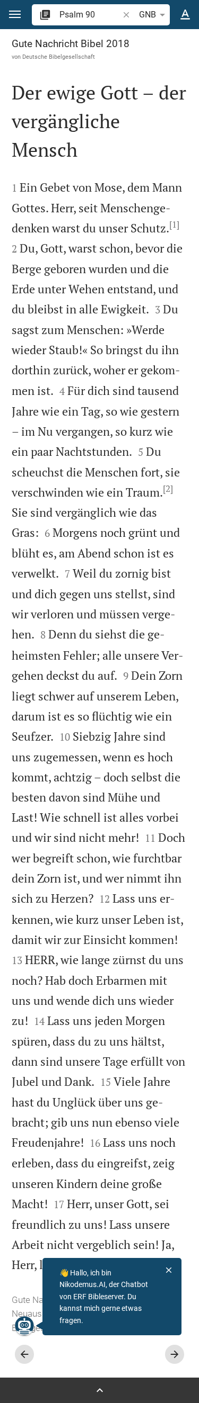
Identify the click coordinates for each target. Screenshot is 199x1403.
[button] (15, 15)
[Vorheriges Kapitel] (24, 1354)
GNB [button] (147, 15)
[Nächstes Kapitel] (174, 1354)
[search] (90, 15)
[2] (168, 488)
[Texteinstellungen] (185, 14)
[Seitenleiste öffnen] (99, 1390)
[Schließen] (168, 1270)
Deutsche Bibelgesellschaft (58, 56)
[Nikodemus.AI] (24, 1325)
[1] (174, 224)
